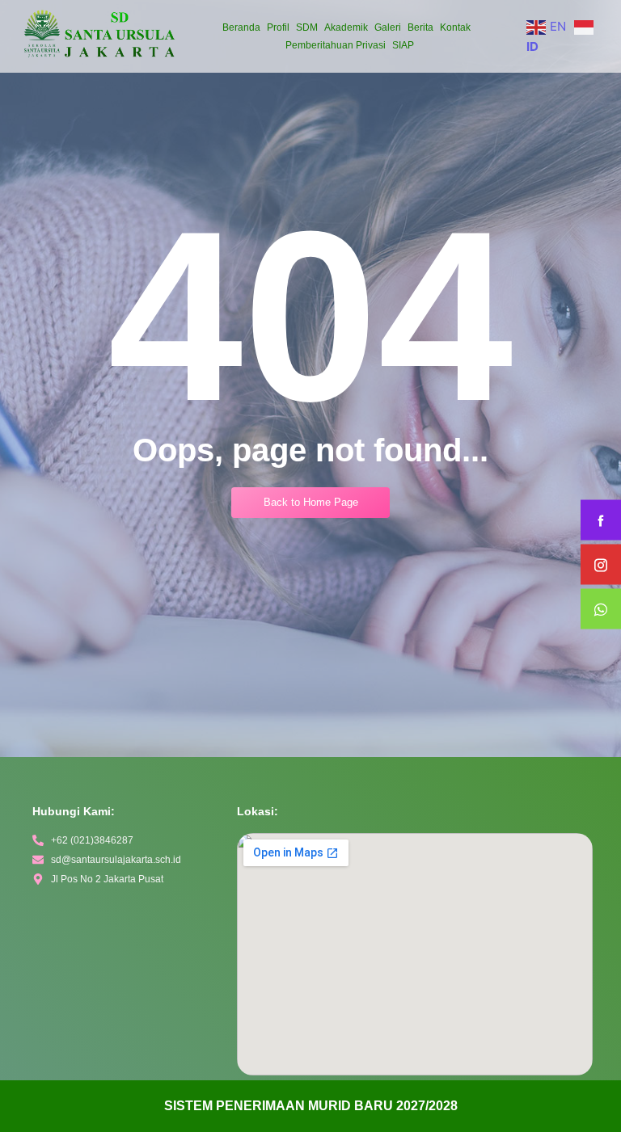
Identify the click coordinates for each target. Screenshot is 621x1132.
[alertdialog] (310, 1106)
